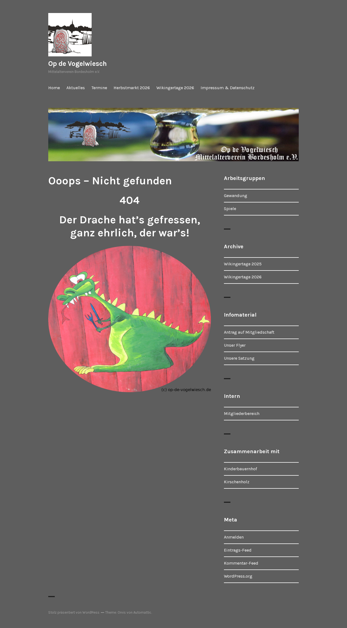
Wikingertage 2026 (175, 87)
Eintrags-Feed (238, 550)
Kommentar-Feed (241, 563)
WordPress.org (238, 576)
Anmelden (234, 537)
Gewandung (235, 195)
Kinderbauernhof (240, 468)
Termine (99, 87)
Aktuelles (75, 87)
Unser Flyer (235, 345)
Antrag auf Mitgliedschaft (249, 332)
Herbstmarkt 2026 (132, 87)
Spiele (230, 208)
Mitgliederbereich (241, 413)
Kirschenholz (236, 481)
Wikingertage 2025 (243, 263)
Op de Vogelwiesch (77, 63)
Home (54, 87)
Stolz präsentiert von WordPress (73, 612)
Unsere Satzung (239, 358)
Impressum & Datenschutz (228, 87)
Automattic (142, 612)
